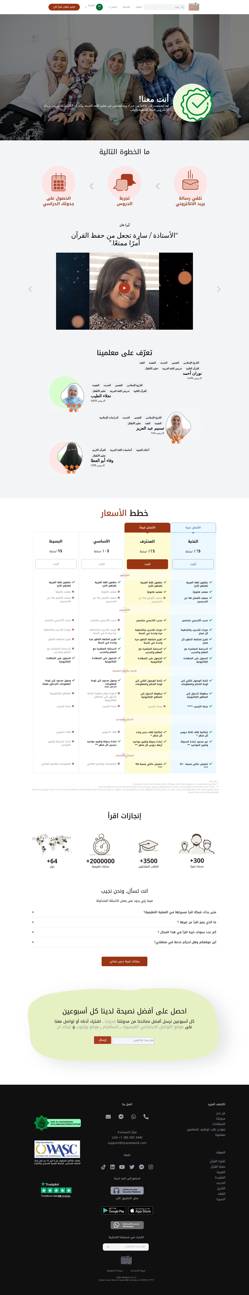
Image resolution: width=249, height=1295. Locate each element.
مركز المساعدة (127, 1132)
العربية (221, 1172)
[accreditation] (57, 1123)
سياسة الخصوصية (115, 1270)
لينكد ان (64, 1027)
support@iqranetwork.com (127, 1143)
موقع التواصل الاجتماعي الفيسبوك (152, 1027)
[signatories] (57, 1149)
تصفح (114, 7)
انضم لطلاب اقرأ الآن (64, 7)
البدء (193, 564)
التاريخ (221, 1188)
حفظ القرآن (218, 1166)
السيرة (220, 1199)
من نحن (220, 1113)
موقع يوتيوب (87, 1027)
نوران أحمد (192, 373)
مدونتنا (220, 1118)
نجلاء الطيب (101, 395)
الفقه (221, 1193)
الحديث (220, 1183)
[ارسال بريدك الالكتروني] (108, 1247)
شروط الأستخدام (138, 1270)
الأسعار (126, 7)
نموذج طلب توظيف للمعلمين (206, 1129)
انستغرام (109, 1027)
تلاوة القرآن (217, 1161)
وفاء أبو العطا (102, 460)
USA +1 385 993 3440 (127, 1137)
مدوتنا (109, 1021)
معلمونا (220, 1135)
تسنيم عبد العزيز (150, 428)
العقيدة (220, 1177)
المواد (139, 7)
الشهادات (218, 1124)
